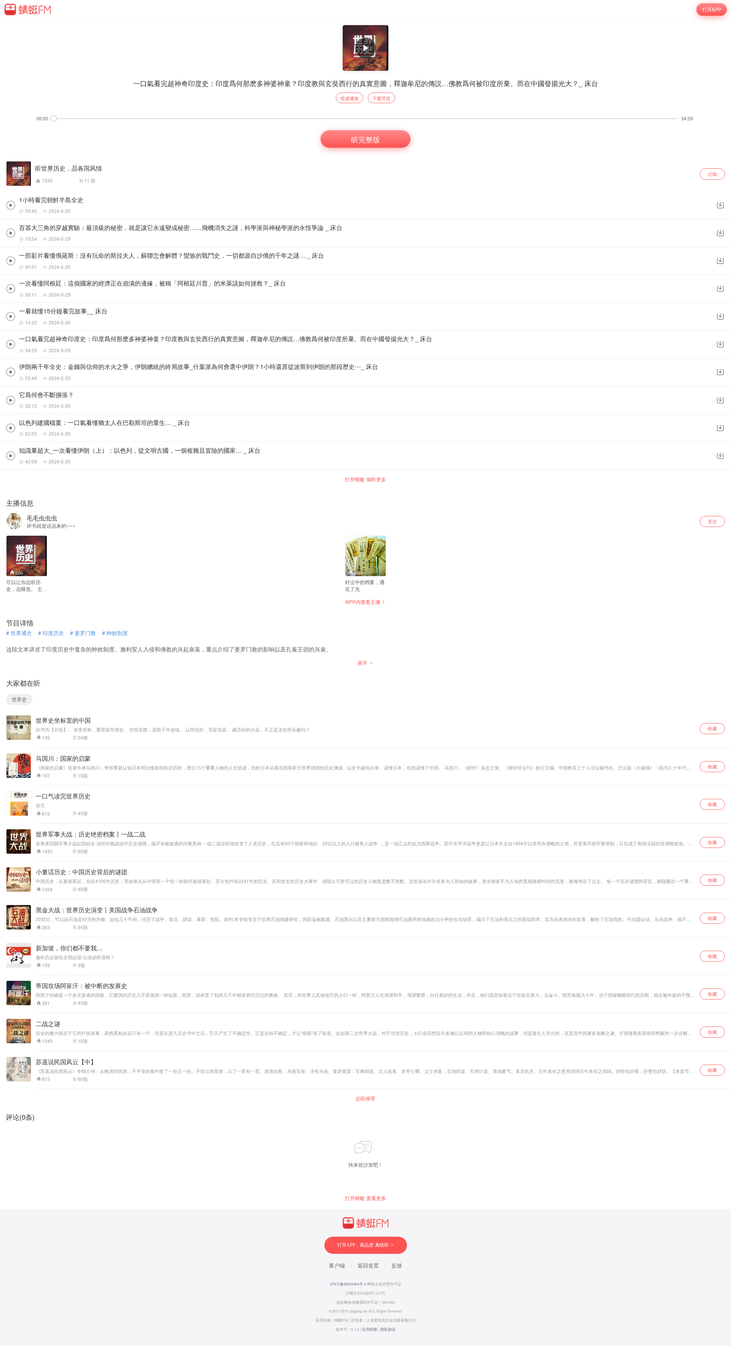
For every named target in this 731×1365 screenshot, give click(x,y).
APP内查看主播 (362, 601)
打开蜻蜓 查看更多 (365, 1198)
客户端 (337, 1266)
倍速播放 (349, 98)
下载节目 (381, 98)
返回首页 (368, 1266)
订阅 (712, 174)
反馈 (396, 1266)
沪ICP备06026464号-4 (348, 1284)
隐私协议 (388, 1329)
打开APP (711, 9)
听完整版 (365, 139)
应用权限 (369, 1329)
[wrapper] (365, 682)
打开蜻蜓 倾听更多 (365, 479)
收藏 (712, 728)
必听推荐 (365, 1098)
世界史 (19, 699)
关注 (712, 521)
